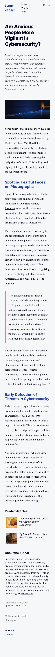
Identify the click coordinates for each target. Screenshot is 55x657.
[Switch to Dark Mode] (49, 5)
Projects (25, 4)
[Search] (44, 5)
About (24, 11)
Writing (25, 8)
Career (9, 634)
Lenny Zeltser (10, 8)
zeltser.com (27, 593)
